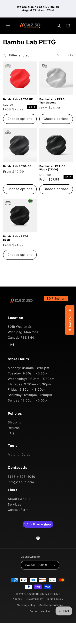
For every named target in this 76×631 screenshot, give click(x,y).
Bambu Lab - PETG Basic (15, 238)
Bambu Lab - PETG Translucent (52, 101)
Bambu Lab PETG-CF (17, 166)
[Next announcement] (68, 8)
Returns (13, 428)
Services (14, 504)
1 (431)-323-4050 (21, 477)
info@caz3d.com (21, 482)
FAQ (11, 433)
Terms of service (40, 611)
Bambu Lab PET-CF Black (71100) (52, 168)
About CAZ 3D (19, 499)
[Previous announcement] (7, 8)
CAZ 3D (31, 594)
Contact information (51, 605)
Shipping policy (26, 605)
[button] (8, 25)
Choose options (19, 119)
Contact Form (18, 510)
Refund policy (55, 599)
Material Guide (19, 455)
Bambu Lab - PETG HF (18, 99)
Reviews (70, 320)
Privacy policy (34, 599)
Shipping (15, 422)
